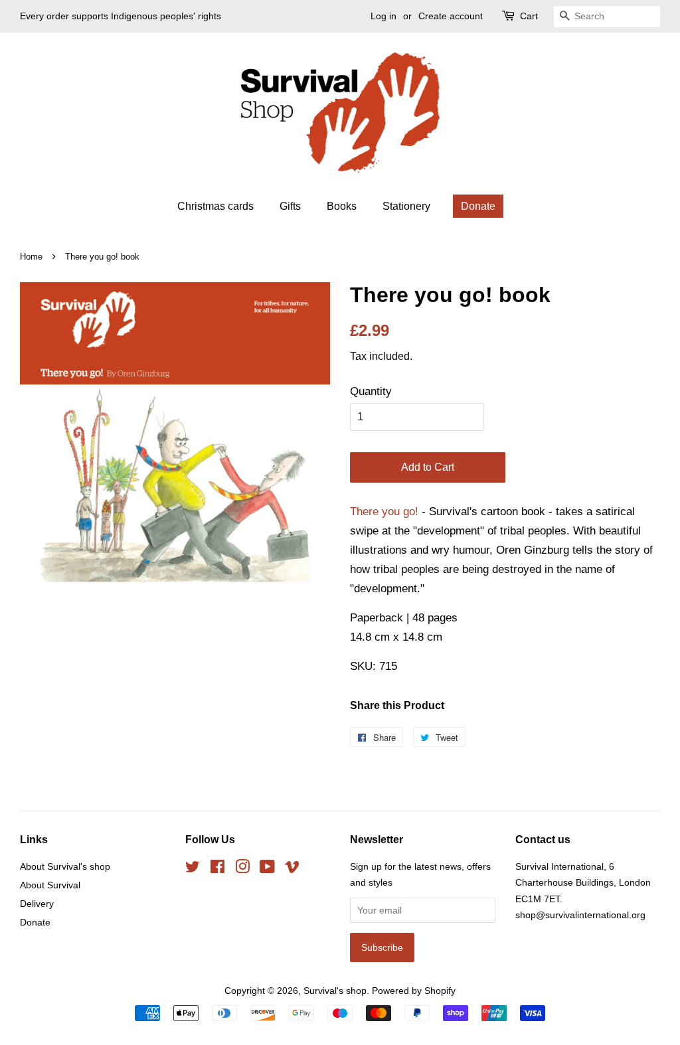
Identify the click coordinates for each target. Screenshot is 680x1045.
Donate (478, 206)
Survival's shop (335, 990)
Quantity (371, 391)
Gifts (290, 206)
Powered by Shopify (414, 990)
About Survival (50, 885)
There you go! (384, 511)
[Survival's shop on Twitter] (192, 869)
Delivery (37, 903)
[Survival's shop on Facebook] (217, 869)
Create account (450, 16)
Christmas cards (215, 206)
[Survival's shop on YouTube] (267, 869)
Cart (529, 16)
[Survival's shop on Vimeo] (292, 869)
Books (342, 206)
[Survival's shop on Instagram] (242, 869)
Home (31, 257)
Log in (383, 16)
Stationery (406, 206)
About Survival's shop (65, 866)
